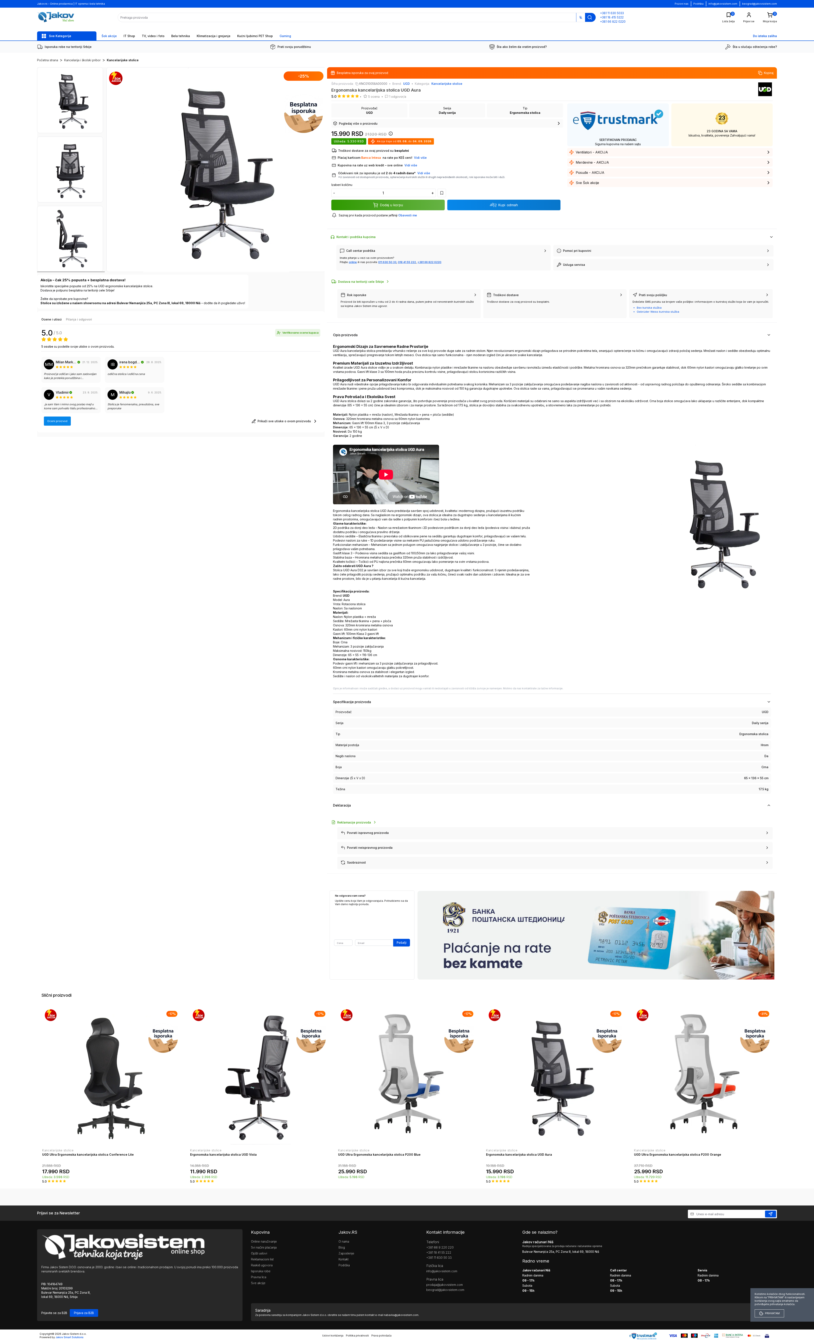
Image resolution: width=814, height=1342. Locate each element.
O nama (344, 1241)
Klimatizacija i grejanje (213, 36)
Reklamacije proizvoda (354, 822)
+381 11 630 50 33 (439, 1257)
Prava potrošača (381, 1335)
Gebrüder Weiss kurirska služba (658, 311)
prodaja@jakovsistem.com (444, 1284)
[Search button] (590, 17)
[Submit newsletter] (770, 1214)
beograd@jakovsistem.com (759, 3)
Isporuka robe (260, 1271)
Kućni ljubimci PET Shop (255, 36)
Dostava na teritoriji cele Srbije (361, 281)
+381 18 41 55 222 (438, 1252)
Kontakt (343, 1259)
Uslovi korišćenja (332, 1335)
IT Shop (129, 36)
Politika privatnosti (357, 1335)
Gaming (285, 36)
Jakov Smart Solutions (70, 1337)
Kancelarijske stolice (123, 60)
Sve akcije (258, 1283)
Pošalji (402, 942)
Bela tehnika (180, 36)
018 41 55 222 (407, 262)
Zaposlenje (346, 1253)
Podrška (698, 3)
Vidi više (423, 173)
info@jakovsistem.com (722, 3)
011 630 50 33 (387, 262)
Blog (342, 1247)
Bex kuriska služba (649, 307)
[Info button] (390, 134)
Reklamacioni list (262, 1259)
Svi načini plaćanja (264, 1247)
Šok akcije (109, 36)
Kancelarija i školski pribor (82, 60)
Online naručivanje (264, 1241)
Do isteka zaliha (765, 36)
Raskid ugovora (262, 1265)
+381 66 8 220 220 (440, 1247)
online (353, 262)
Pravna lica (258, 1277)
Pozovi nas (682, 3)
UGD (406, 83)
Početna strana (47, 60)
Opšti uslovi (259, 1253)
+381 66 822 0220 (429, 262)
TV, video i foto (153, 36)
